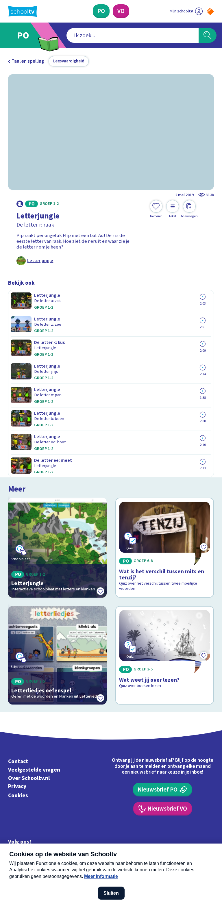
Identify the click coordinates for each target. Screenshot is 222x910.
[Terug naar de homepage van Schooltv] (22, 11)
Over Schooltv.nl (29, 778)
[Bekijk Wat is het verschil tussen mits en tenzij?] (164, 548)
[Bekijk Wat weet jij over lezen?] (164, 655)
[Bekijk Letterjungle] (57, 548)
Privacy (17, 787)
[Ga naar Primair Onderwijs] (26, 35)
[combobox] (132, 35)
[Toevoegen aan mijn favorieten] (100, 591)
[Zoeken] (208, 35)
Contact (18, 761)
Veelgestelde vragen (34, 770)
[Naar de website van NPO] (210, 11)
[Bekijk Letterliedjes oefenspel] (57, 655)
